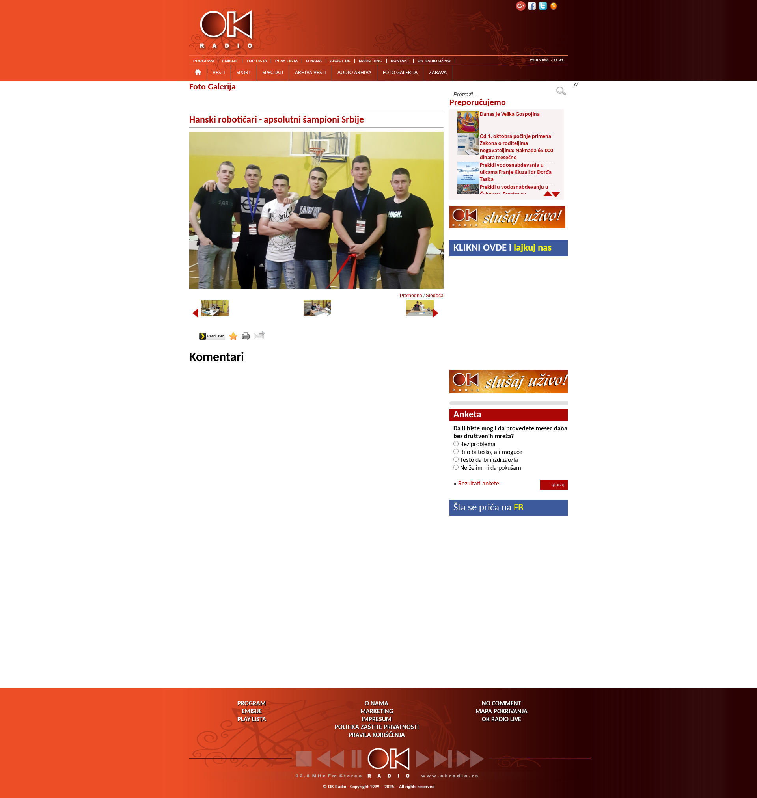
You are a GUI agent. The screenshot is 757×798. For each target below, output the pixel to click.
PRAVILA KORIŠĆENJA (377, 735)
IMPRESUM (377, 719)
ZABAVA (438, 73)
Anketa (467, 415)
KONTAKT (400, 61)
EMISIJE (230, 61)
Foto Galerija (212, 87)
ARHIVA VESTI (310, 73)
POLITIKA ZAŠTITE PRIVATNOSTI (377, 727)
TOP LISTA (256, 61)
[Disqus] (316, 464)
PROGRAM (203, 61)
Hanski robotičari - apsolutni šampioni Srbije (276, 120)
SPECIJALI (273, 73)
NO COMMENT (501, 704)
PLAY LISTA (286, 61)
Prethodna (411, 295)
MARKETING (370, 61)
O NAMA (314, 61)
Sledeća (435, 295)
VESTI (219, 73)
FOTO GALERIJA (400, 73)
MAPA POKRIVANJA (501, 712)
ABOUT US (340, 61)
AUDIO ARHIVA (354, 73)
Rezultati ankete (478, 484)
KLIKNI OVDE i (502, 248)
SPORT (244, 73)
